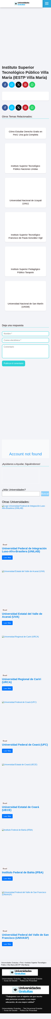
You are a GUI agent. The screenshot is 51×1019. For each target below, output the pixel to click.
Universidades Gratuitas (11, 979)
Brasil (5, 545)
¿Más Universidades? (14, 489)
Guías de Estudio (10, 981)
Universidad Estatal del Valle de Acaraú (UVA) (22, 615)
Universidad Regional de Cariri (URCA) (21, 681)
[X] (19, 85)
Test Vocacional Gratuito (32, 979)
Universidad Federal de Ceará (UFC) (25, 744)
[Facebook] (5, 85)
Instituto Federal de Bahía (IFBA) (22, 872)
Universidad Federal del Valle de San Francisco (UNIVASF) (25, 936)
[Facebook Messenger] (12, 85)
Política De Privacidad (28, 981)
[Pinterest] (25, 85)
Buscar (45, 493)
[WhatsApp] (32, 85)
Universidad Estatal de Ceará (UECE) (20, 809)
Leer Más (7, 558)
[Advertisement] (25, 37)
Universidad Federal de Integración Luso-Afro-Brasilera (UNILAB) (24, 550)
